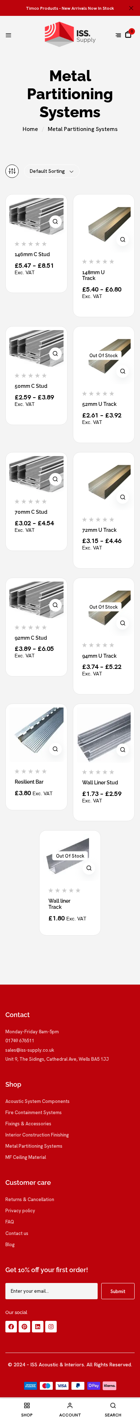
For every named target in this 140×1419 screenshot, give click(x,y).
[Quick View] (55, 221)
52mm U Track (99, 404)
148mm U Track (93, 275)
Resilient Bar (29, 782)
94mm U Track (99, 656)
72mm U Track (99, 530)
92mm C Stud (31, 638)
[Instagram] (51, 1326)
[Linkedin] (37, 1326)
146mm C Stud (32, 254)
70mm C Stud (31, 512)
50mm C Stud (31, 386)
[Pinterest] (24, 1326)
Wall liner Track (59, 904)
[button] (128, 34)
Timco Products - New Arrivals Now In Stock (70, 8)
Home (30, 129)
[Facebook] (11, 1326)
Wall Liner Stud (100, 782)
